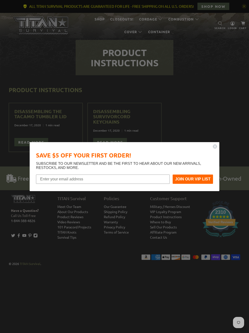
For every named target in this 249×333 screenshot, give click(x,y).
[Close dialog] (215, 146)
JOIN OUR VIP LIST (193, 179)
